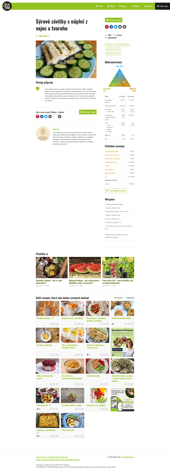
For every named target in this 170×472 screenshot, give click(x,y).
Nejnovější (119, 298)
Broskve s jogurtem (44, 345)
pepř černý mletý (110, 173)
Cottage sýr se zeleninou (96, 405)
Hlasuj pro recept (87, 112)
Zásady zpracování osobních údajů (47, 459)
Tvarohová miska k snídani (72, 405)
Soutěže (99, 6)
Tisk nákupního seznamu (116, 190)
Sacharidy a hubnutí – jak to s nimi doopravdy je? (49, 281)
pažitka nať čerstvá (111, 162)
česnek (107, 166)
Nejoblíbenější (130, 298)
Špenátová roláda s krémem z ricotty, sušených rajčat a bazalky (122, 378)
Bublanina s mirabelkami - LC (46, 431)
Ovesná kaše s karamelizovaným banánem (72, 377)
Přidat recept (162, 6)
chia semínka (109, 169)
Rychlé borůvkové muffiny (121, 318)
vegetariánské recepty (113, 53)
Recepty (111, 6)
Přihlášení (135, 6)
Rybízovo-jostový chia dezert (45, 377)
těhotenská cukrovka (112, 49)
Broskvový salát (68, 430)
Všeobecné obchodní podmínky (70, 459)
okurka (107, 184)
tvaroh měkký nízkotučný (112, 158)
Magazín (123, 6)
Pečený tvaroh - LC (44, 405)
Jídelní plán (43, 35)
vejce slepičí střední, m (112, 155)
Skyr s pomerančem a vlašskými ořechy (70, 346)
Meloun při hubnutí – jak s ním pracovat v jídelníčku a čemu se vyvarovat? (84, 281)
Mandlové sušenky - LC (45, 318)
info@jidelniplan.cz (128, 457)
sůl (106, 177)
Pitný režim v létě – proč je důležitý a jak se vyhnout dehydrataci (117, 281)
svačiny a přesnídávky (122, 45)
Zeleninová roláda (93, 375)
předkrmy (109, 45)
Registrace (148, 6)
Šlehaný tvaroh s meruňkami (72, 318)
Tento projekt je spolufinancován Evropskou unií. (52, 457)
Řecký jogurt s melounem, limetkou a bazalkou (96, 319)
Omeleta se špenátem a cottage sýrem (95, 346)
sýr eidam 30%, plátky (111, 151)
